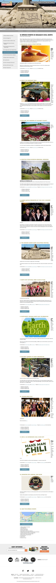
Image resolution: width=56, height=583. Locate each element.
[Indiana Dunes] (17, 559)
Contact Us (32, 574)
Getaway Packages (34, 462)
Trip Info (47, 2)
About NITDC (16, 574)
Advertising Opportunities (39, 574)
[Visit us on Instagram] (33, 571)
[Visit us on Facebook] (23, 571)
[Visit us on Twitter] (28, 571)
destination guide (35, 68)
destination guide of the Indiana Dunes (44, 304)
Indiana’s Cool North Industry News (27, 575)
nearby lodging (27, 229)
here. (25, 342)
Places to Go (41, 2)
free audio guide (26, 103)
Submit (26, 550)
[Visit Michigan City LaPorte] (25, 559)
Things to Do (34, 2)
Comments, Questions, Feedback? (24, 574)
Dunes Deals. (33, 304)
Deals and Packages (34, 229)
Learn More (24, 75)
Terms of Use (19, 575)
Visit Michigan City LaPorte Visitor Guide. (46, 229)
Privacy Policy (14, 575)
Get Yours (44, 551)
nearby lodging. (27, 68)
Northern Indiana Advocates (39, 575)
